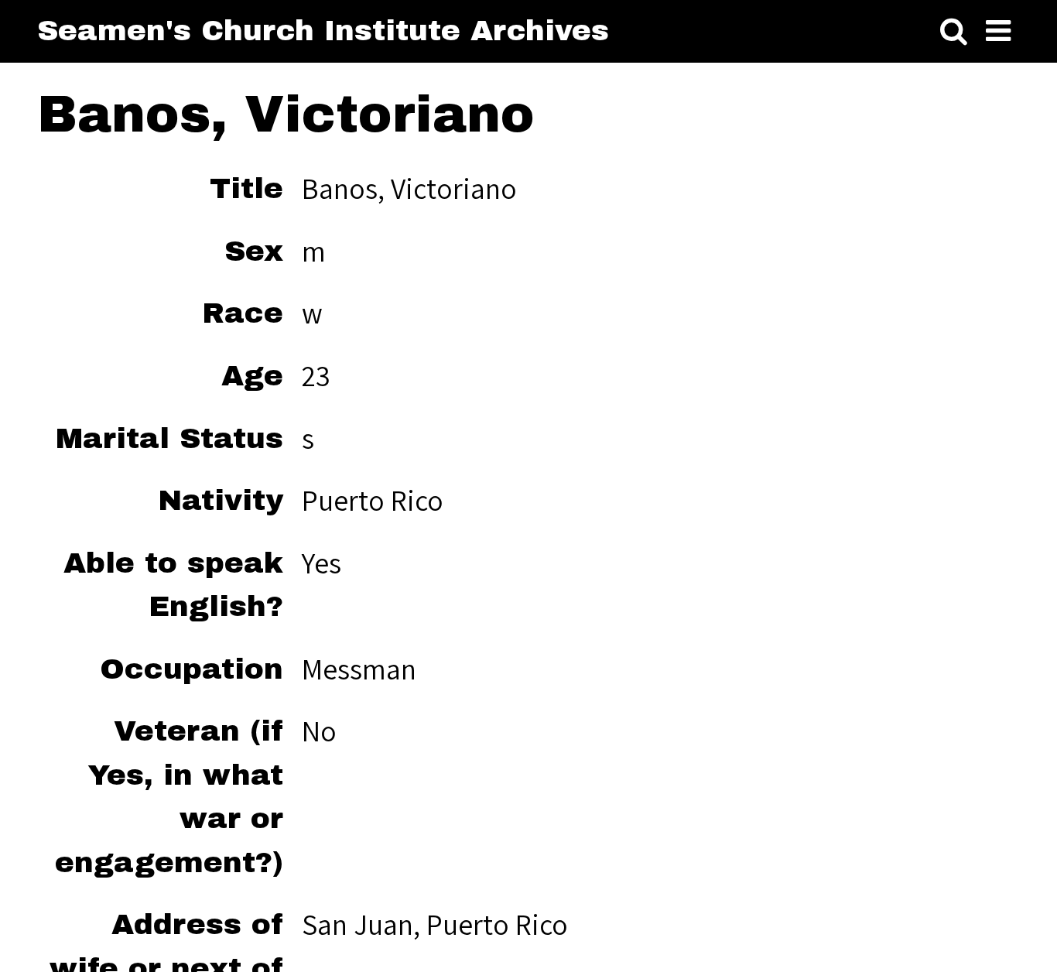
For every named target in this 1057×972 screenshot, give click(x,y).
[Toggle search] (954, 31)
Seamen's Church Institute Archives (323, 30)
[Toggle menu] (998, 31)
